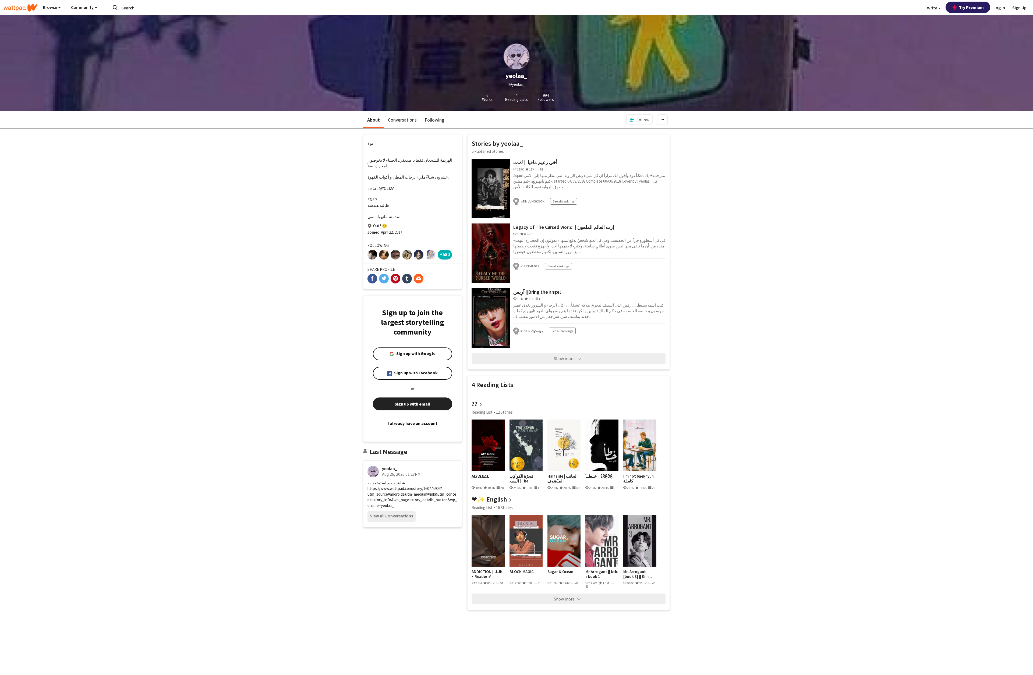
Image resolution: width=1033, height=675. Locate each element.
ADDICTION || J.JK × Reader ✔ (487, 574)
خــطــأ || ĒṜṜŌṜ (599, 476)
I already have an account (412, 423)
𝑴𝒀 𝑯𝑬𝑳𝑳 (480, 476)
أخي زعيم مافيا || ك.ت (535, 162)
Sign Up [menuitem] (1019, 7)
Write (932, 7)
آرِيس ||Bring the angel (537, 292)
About (373, 120)
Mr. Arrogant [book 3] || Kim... (637, 574)
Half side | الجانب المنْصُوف (562, 478)
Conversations (402, 120)
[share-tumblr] (407, 278)
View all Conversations (391, 515)
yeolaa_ (390, 468)
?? (474, 404)
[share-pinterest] (395, 278)
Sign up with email (412, 404)
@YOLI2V (386, 188)
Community (82, 7)
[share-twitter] (384, 278)
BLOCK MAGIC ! (523, 571)
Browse (50, 7)
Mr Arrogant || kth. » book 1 (601, 574)
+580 (445, 254)
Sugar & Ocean (560, 571)
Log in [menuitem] (999, 7)
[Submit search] (115, 7)
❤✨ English (489, 499)
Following (434, 120)
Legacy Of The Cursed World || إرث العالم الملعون (563, 227)
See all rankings (563, 201)
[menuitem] (639, 119)
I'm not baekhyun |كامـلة (639, 478)
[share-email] (418, 278)
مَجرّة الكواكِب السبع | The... (521, 478)
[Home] (20, 8)
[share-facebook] (372, 278)
